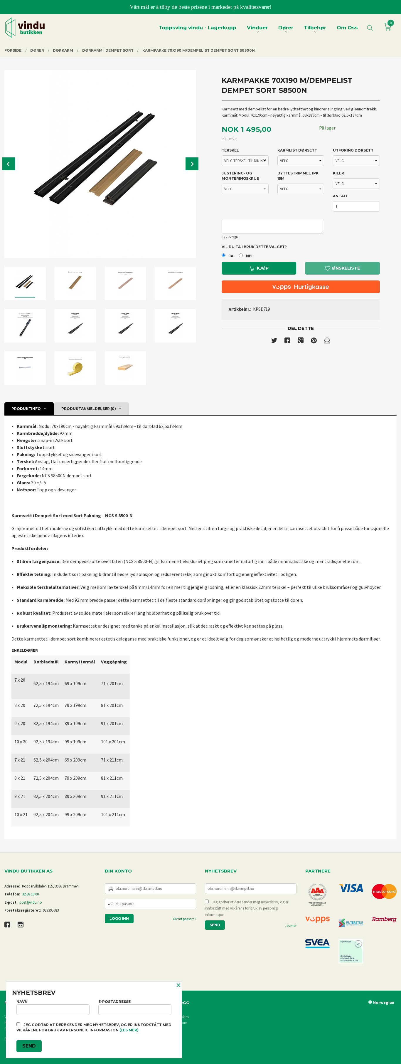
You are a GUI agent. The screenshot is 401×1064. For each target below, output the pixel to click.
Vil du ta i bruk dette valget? (254, 247)
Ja (231, 256)
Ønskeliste (345, 268)
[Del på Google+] (300, 341)
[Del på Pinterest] (314, 341)
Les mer (290, 925)
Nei (249, 256)
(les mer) (129, 1030)
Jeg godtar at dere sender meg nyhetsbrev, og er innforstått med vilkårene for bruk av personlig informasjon (246, 908)
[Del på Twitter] (274, 341)
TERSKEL (230, 150)
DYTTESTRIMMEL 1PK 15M (298, 176)
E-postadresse (114, 1001)
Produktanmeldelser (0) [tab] (88, 408)
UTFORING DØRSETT (353, 150)
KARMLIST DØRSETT (297, 150)
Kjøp (263, 268)
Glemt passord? (184, 919)
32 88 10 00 (30, 894)
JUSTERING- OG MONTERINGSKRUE (240, 176)
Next (192, 163)
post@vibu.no (30, 902)
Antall (340, 196)
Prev (8, 163)
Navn (22, 1001)
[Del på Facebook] (287, 341)
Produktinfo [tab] (26, 408)
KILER (338, 173)
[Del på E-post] (327, 341)
